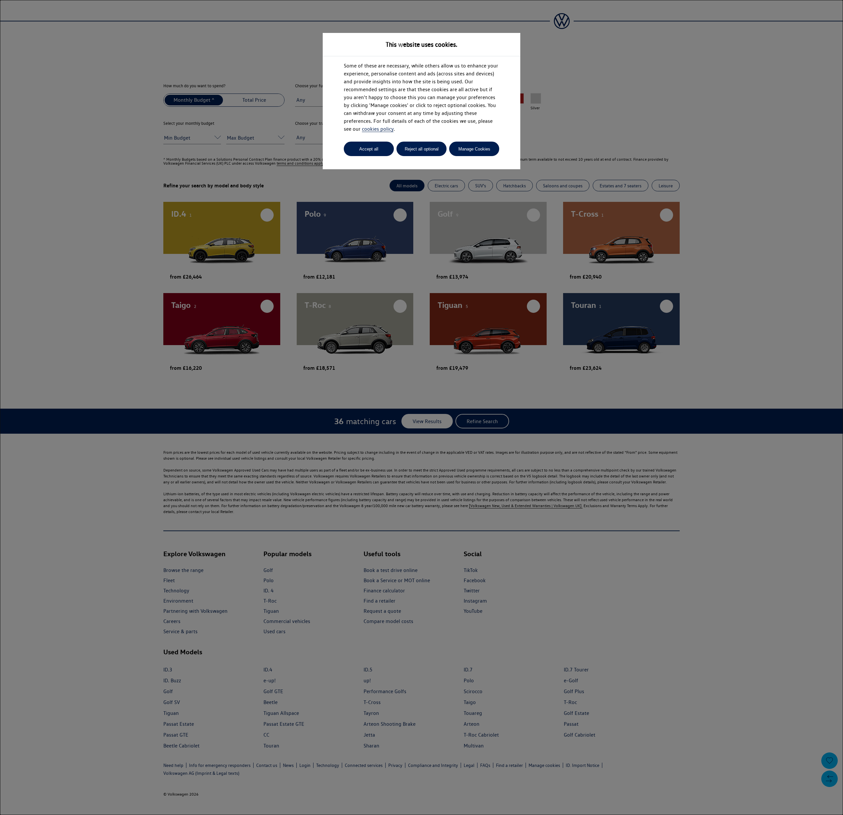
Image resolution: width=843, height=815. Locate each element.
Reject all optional (422, 149)
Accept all (368, 149)
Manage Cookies (474, 149)
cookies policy (378, 129)
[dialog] (421, 407)
